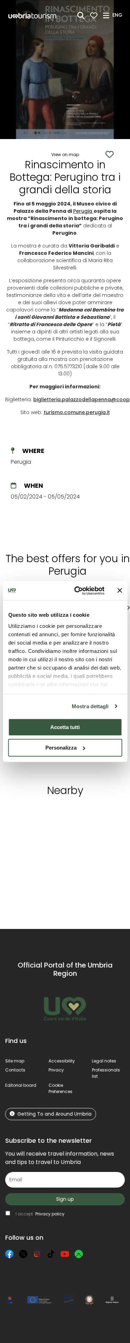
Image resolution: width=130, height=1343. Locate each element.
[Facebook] (9, 1254)
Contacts (15, 1070)
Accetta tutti (65, 727)
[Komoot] (79, 1254)
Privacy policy (49, 1214)
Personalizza (61, 748)
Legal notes (104, 1061)
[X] (23, 1254)
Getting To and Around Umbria (54, 1113)
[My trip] (93, 15)
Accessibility (62, 1061)
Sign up (65, 1199)
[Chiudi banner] (119, 590)
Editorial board (20, 1085)
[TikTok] (51, 1254)
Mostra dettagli (90, 706)
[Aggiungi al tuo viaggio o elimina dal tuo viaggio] (63, 815)
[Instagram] (37, 1254)
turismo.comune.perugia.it (77, 412)
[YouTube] (65, 1254)
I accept (40, 1214)
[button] (118, 15)
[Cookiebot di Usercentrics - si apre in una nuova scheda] (77, 590)
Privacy (56, 1070)
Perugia (83, 211)
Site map (14, 1061)
